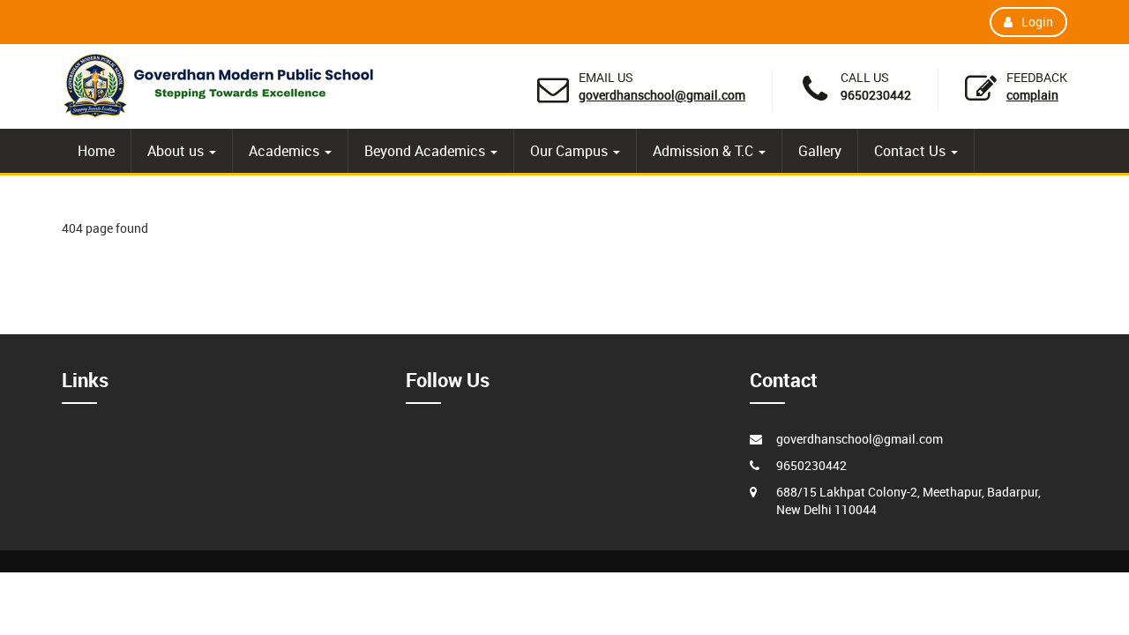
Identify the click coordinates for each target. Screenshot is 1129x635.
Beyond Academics (426, 151)
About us (177, 151)
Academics (286, 151)
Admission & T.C (705, 151)
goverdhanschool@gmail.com (662, 94)
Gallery (819, 151)
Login (1037, 21)
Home (96, 151)
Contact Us (911, 151)
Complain (1032, 94)
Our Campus (570, 151)
